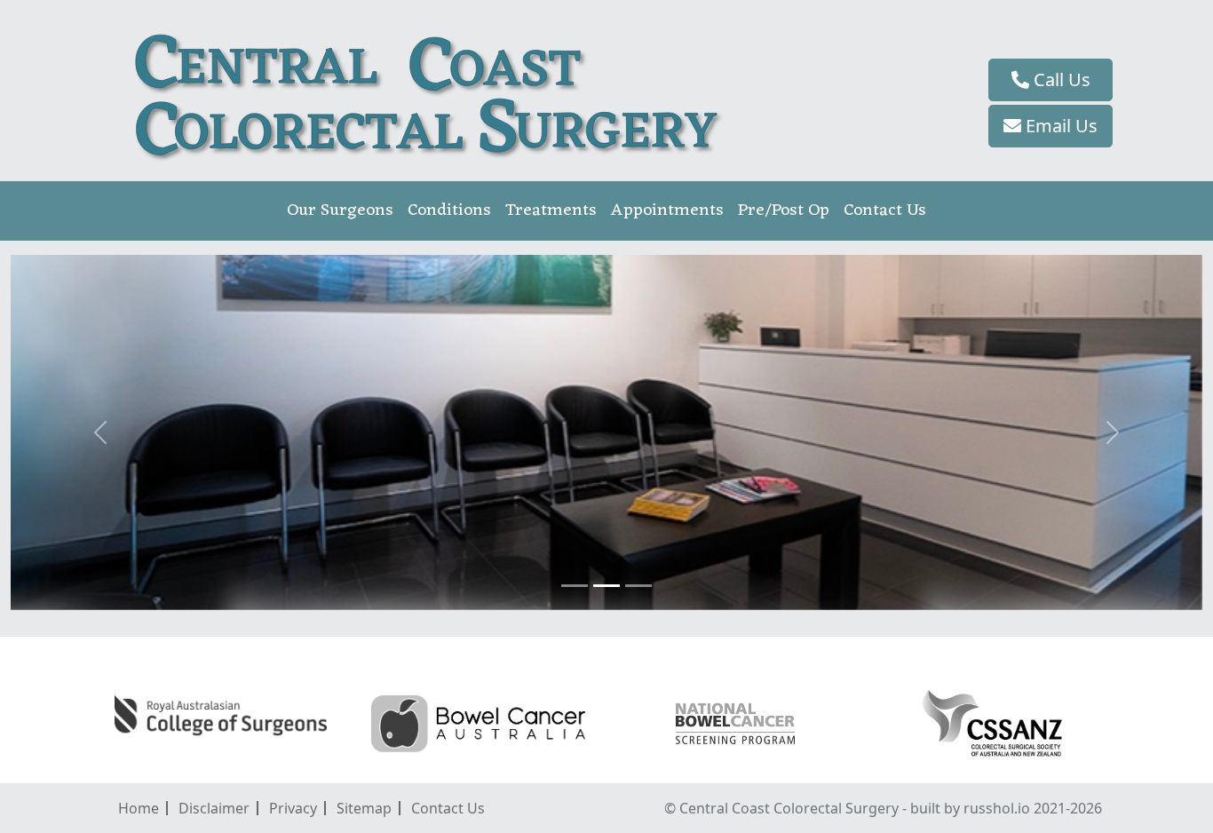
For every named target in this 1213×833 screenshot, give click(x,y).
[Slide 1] (574, 585)
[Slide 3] (638, 585)
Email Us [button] (1059, 126)
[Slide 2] (606, 585)
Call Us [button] (1059, 79)
